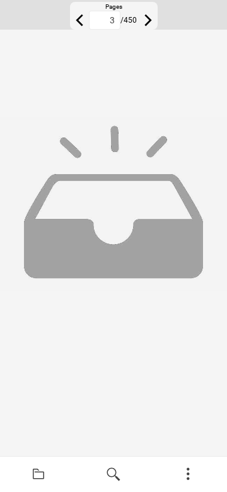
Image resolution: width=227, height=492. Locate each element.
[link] (39, 474)
